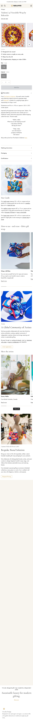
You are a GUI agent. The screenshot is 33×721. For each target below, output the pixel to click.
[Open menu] (1, 6)
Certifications (4, 158)
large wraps (6, 215)
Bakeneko (6, 100)
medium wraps (7, 208)
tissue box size (11, 205)
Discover (16, 700)
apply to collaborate (13, 342)
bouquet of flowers (10, 212)
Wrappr (3, 9)
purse (2, 219)
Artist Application (7, 347)
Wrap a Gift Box (5, 271)
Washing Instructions (6, 148)
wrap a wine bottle (21, 212)
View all (16, 409)
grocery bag (26, 217)
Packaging (4, 153)
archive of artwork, (17, 340)
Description (6, 93)
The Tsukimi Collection (9, 96)
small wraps (6, 201)
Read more (4, 281)
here (26, 138)
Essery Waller (5, 396)
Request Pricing (6, 476)
